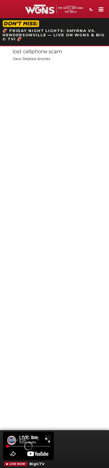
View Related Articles (31, 59)
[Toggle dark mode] (90, 9)
